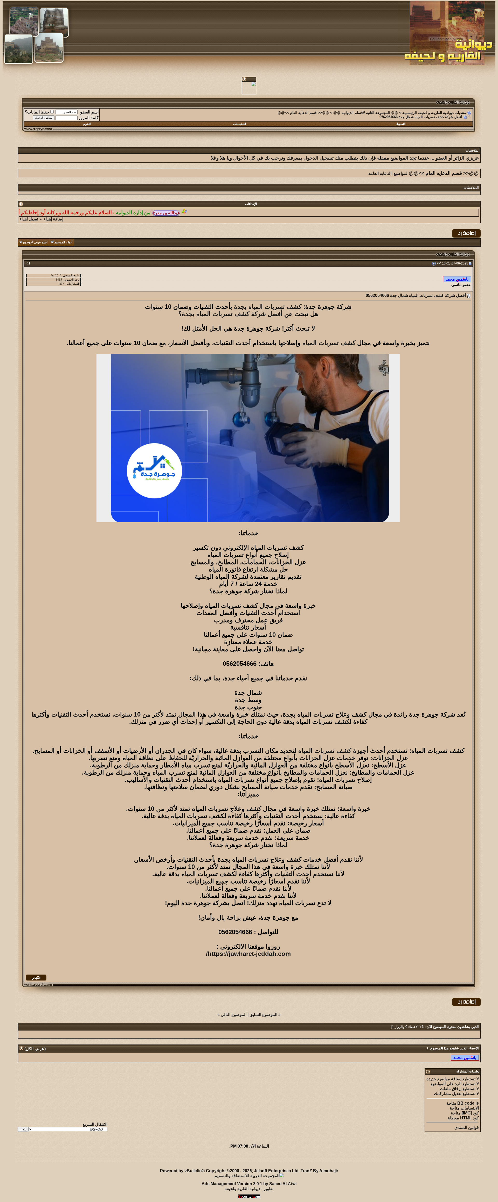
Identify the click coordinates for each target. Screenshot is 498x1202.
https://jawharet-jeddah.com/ (248, 953)
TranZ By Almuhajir (319, 1171)
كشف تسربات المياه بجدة (267, 306)
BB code (465, 1103)
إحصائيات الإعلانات (47, 1158)
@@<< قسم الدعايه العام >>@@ (303, 113)
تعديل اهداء (28, 219)
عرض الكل (35, 1049)
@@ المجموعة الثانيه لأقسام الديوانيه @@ (365, 113)
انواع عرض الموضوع (35, 242)
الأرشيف (73, 1158)
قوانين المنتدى (466, 1127)
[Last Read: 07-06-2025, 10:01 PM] (465, 1057)
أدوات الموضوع (63, 242)
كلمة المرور (88, 118)
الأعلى (22, 1158)
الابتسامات (470, 1108)
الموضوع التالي (233, 1014)
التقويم (87, 123)
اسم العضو (89, 112)
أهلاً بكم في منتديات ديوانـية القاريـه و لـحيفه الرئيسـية (130, 1158)
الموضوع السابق (263, 1014)
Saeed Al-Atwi (282, 1184)
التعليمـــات (239, 123)
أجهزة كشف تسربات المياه (333, 750)
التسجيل (400, 123)
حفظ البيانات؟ (37, 112)
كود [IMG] (470, 1113)
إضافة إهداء (53, 219)
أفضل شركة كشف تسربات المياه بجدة (232, 313)
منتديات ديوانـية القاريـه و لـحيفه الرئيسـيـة (434, 113)
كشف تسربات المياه (328, 342)
